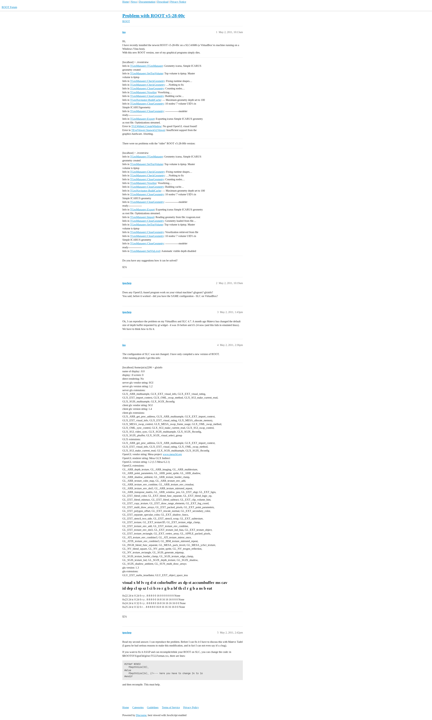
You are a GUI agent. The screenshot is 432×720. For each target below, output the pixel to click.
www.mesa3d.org (172, 454)
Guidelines (152, 707)
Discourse (141, 715)
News (134, 1)
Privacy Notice (178, 1)
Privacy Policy (191, 707)
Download (162, 1)
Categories (138, 707)
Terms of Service (171, 707)
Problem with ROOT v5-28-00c (153, 15)
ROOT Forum (9, 7)
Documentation (147, 1)
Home (125, 1)
